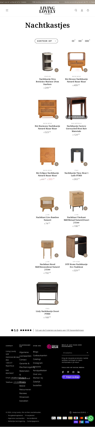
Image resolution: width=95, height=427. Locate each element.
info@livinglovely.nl (18, 378)
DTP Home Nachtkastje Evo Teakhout (76, 265)
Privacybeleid (29, 415)
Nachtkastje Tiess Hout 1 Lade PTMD (76, 174)
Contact (22, 359)
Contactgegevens (33, 421)
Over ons (37, 374)
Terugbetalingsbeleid (15, 415)
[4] (87, 41)
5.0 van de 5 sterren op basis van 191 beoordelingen (59, 330)
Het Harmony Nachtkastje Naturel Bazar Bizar (47, 127)
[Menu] (7, 10)
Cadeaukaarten (40, 355)
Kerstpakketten (40, 370)
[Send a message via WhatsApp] (90, 418)
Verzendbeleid (32, 418)
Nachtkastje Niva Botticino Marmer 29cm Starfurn (47, 82)
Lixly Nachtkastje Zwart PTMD (47, 312)
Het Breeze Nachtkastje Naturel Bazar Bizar (76, 80)
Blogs (35, 351)
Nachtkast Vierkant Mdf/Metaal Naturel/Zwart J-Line (76, 220)
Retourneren (25, 389)
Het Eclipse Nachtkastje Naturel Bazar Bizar (47, 174)
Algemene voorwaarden (16, 418)
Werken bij (38, 378)
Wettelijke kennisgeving (16, 421)
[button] (76, 10)
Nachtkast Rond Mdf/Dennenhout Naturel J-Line (47, 267)
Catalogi (37, 359)
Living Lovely (16, 412)
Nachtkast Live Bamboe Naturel (47, 218)
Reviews (23, 393)
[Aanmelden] (88, 352)
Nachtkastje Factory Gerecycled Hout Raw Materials (76, 128)
